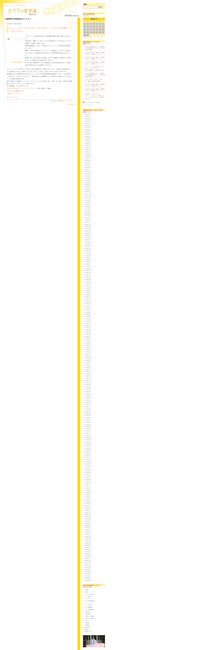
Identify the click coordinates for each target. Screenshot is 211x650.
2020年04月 (88, 237)
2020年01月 (88, 244)
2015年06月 (88, 365)
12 (97, 27)
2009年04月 (88, 527)
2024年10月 (88, 125)
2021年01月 (88, 218)
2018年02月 (88, 294)
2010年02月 (88, 505)
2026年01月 (88, 114)
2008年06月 (88, 549)
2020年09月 (88, 226)
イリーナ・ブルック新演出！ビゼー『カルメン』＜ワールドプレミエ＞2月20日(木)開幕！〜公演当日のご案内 (94, 68)
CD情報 (86, 590)
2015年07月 (88, 363)
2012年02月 (88, 453)
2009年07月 (88, 521)
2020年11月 (88, 222)
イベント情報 (88, 596)
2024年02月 (88, 143)
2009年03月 (88, 530)
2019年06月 (88, 259)
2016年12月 (88, 325)
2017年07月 (88, 310)
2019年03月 (88, 266)
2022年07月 (88, 178)
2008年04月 (88, 554)
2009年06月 (88, 523)
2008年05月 (88, 552)
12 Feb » (90, 37)
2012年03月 (88, 450)
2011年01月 (88, 481)
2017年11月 (88, 301)
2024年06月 (88, 134)
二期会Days (87, 612)
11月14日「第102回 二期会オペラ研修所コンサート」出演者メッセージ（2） (95, 58)
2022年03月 (88, 187)
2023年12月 (88, 147)
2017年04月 (88, 316)
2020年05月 (88, 235)
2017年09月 (88, 305)
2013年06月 (88, 418)
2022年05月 (88, 182)
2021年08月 (88, 202)
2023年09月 (88, 154)
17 (91, 29)
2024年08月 (88, 130)
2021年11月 (88, 196)
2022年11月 (88, 169)
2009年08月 (88, 519)
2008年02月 (88, 558)
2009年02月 (88, 532)
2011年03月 (88, 477)
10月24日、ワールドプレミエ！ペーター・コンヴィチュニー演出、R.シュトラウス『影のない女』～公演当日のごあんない (94, 96)
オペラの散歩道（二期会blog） (41, 10)
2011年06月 (88, 470)
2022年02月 (88, 189)
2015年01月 (88, 376)
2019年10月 (88, 250)
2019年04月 (88, 264)
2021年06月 (88, 207)
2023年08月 (88, 156)
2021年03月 (88, 213)
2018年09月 (88, 279)
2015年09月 (88, 358)
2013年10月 (88, 409)
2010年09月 (88, 490)
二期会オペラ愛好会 (90, 616)
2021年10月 (88, 198)
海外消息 (87, 629)
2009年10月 (88, 514)
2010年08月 (88, 492)
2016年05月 (88, 341)
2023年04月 (88, 160)
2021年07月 (88, 204)
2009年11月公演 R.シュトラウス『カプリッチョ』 (22, 88)
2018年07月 (88, 283)
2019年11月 (88, 248)
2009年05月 (88, 525)
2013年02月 (88, 426)
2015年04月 (88, 369)
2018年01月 (88, 297)
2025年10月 (88, 119)
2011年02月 (88, 479)
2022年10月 (88, 171)
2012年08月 (88, 439)
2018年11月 (88, 275)
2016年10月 (88, 330)
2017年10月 (88, 303)
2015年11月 (88, 354)
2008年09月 (88, 543)
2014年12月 (88, 378)
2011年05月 (88, 472)
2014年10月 (88, 382)
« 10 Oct (85, 37)
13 (100, 27)
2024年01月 (88, 145)
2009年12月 (88, 510)
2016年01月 (88, 349)
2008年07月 (88, 547)
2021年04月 (88, 211)
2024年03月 (88, 141)
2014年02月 (88, 400)
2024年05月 (88, 136)
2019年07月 (88, 257)
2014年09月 (88, 385)
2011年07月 (88, 468)
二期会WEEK (88, 614)
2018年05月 (88, 288)
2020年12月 (88, 220)
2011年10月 (88, 461)
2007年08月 (88, 571)
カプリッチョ (14, 97)
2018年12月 (88, 272)
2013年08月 (88, 413)
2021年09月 (88, 200)
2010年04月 (88, 501)
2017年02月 (88, 321)
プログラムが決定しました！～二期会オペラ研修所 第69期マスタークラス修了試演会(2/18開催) (95, 47)
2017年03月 (88, 319)
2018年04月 (88, 290)
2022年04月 (88, 185)
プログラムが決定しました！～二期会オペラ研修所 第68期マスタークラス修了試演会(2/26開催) (95, 74)
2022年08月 (88, 176)
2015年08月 (88, 360)
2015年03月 (88, 371)
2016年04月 (88, 343)
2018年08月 (88, 281)
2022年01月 (88, 191)
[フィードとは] (86, 105)
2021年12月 (88, 193)
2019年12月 (88, 246)
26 (97, 32)
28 (103, 32)
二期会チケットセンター (14, 93)
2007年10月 (88, 567)
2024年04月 (88, 138)
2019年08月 (88, 255)
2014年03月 (88, 398)
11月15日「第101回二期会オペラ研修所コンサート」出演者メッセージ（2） (95, 89)
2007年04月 (88, 580)
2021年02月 (88, 215)
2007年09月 (88, 569)
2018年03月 (88, 292)
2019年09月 (88, 253)
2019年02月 (88, 268)
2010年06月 (88, 497)
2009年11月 (88, 512)
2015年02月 (88, 374)
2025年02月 (88, 121)
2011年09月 (88, 464)
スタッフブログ (88, 603)
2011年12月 (88, 457)
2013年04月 (88, 422)
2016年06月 (88, 338)
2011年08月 (88, 466)
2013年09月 (88, 411)
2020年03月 (88, 240)
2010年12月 (88, 483)
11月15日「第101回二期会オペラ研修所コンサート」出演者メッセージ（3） (95, 85)
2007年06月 (88, 576)
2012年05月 (88, 446)
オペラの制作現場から (90, 601)
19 (97, 29)
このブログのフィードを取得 (92, 102)
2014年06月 (88, 391)
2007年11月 (88, 565)
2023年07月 (88, 158)
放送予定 (87, 627)
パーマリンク (68, 101)
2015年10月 (88, 356)
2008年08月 (88, 545)
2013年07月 (88, 415)
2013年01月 (88, 428)
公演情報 (60, 101)
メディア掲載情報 (89, 609)
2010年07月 (88, 494)
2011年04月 (88, 475)
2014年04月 (88, 396)
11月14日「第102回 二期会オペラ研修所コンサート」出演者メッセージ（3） (95, 53)
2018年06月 (88, 286)
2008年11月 (88, 538)
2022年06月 (88, 180)
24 (91, 32)
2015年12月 (88, 352)
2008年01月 (88, 560)
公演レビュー (88, 620)
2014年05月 (88, 393)
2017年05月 (88, 314)
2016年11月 (88, 327)
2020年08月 (88, 229)
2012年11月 (88, 433)
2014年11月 (88, 380)
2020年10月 (88, 224)
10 (91, 27)
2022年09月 (88, 174)
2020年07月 (88, 231)
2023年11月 (88, 149)
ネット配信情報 (88, 607)
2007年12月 (88, 563)
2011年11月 (88, 459)
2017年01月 (88, 323)
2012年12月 (88, 431)
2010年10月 (88, 488)
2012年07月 (88, 442)
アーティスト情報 (89, 594)
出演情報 (87, 625)
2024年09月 (88, 127)
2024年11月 (88, 123)
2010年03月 (88, 503)
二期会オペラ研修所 (90, 618)
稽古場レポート (88, 631)
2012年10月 (88, 435)
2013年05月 (88, 420)
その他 (86, 592)
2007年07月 (88, 574)
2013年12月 (88, 404)
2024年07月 (88, 132)
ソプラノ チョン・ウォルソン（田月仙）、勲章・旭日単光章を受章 (94, 80)
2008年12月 (88, 536)
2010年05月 (88, 499)
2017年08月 (88, 308)
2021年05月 (88, 209)
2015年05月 (88, 367)
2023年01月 (88, 165)
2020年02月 (88, 242)
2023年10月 (88, 152)
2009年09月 (88, 516)
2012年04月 (88, 448)
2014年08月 (88, 387)
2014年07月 (88, 389)
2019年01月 (88, 270)
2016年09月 (88, 332)
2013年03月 (88, 424)
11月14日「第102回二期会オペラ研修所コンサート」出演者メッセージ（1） (95, 62)
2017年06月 (88, 312)
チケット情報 (88, 605)
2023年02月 (88, 163)
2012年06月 (88, 444)
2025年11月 (88, 116)
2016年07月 (88, 336)
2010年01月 (88, 508)
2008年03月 (88, 556)
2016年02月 (88, 347)
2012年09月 (88, 437)
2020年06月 (88, 233)
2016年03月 (88, 345)
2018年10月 (88, 277)
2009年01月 (88, 534)
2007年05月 (88, 578)
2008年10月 (88, 541)
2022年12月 (88, 167)
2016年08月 (88, 334)
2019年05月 (88, 261)
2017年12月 (88, 299)
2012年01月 (88, 455)
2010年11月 (88, 486)
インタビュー (88, 598)
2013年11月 (88, 407)
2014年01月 (88, 402)
